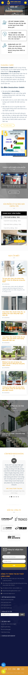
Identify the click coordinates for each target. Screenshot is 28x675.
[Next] (26, 181)
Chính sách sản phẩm (6, 605)
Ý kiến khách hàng (5, 632)
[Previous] (1, 181)
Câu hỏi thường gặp (6, 629)
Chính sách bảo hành (6, 602)
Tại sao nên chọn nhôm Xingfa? (8, 624)
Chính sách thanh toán (6, 607)
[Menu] (2, 2)
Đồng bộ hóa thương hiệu (7, 599)
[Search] (25, 2)
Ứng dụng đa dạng (5, 626)
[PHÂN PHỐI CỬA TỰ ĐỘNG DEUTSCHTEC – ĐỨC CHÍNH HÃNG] (14, 2)
